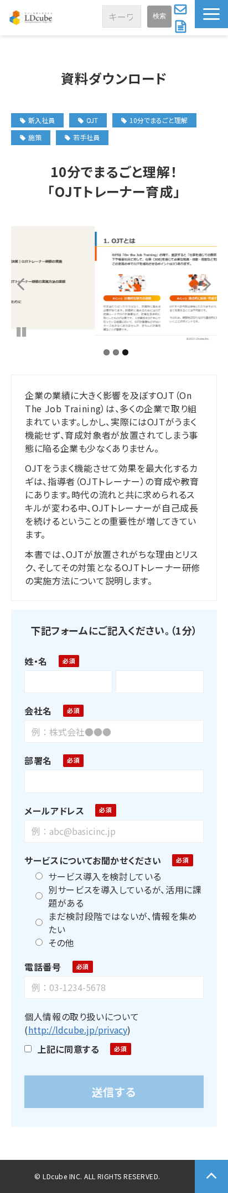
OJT (92, 120)
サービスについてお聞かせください (92, 860)
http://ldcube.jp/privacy (77, 1029)
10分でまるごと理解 (158, 120)
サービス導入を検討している (104, 876)
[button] (211, 14)
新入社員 (41, 120)
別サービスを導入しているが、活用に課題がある (125, 896)
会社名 (38, 710)
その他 (61, 942)
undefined (28, 284)
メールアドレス (54, 810)
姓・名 (36, 661)
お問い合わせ (182, 9)
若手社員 (86, 137)
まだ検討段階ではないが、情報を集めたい (123, 922)
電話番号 (42, 966)
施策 (35, 137)
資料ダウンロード (182, 26)
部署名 (38, 760)
